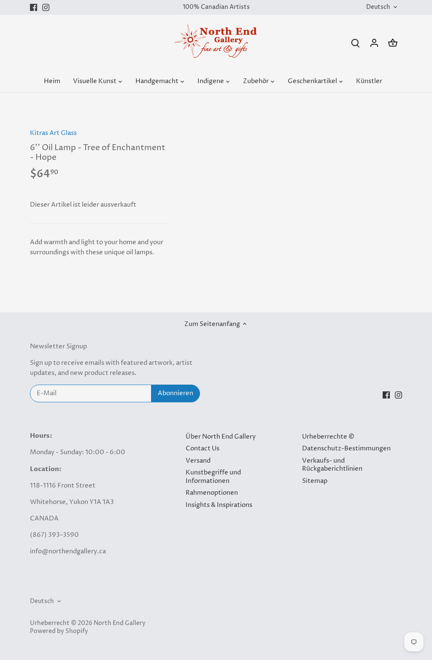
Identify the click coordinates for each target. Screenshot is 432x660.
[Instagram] (45, 7)
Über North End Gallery (221, 436)
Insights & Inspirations (219, 505)
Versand (198, 460)
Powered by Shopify (59, 631)
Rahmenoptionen (212, 492)
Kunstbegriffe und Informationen (213, 476)
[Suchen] (355, 42)
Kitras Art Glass (53, 133)
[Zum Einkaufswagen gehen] (393, 42)
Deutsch (378, 7)
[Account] (374, 42)
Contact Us (202, 448)
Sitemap (314, 481)
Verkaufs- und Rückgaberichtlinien (332, 465)
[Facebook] (33, 7)
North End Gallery (120, 623)
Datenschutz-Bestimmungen (346, 448)
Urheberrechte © (328, 436)
